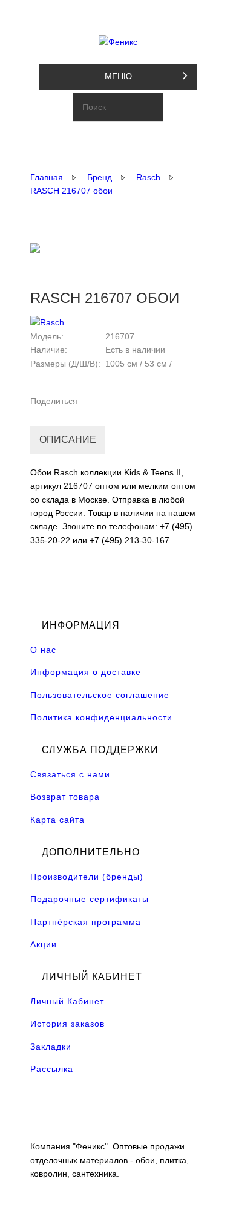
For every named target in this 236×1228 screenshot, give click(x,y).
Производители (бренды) (86, 876)
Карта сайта (57, 820)
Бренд (99, 177)
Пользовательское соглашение (99, 695)
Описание (67, 439)
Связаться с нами (70, 774)
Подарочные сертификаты (89, 899)
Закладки (50, 1046)
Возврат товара (65, 797)
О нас (43, 650)
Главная (46, 177)
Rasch (148, 177)
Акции (43, 944)
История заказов (67, 1023)
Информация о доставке (85, 672)
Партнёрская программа (85, 922)
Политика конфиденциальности (101, 717)
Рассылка (51, 1069)
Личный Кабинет (67, 1001)
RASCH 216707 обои (71, 190)
